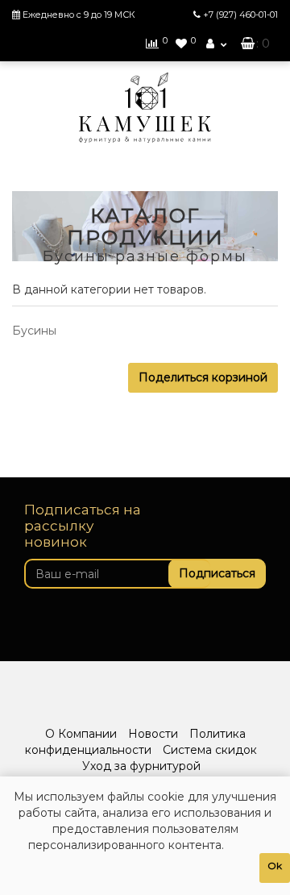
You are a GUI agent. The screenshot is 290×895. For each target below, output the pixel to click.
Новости (153, 733)
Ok (274, 866)
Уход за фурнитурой (141, 766)
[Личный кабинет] (216, 43)
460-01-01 (240, 14)
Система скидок (210, 750)
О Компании (81, 733)
